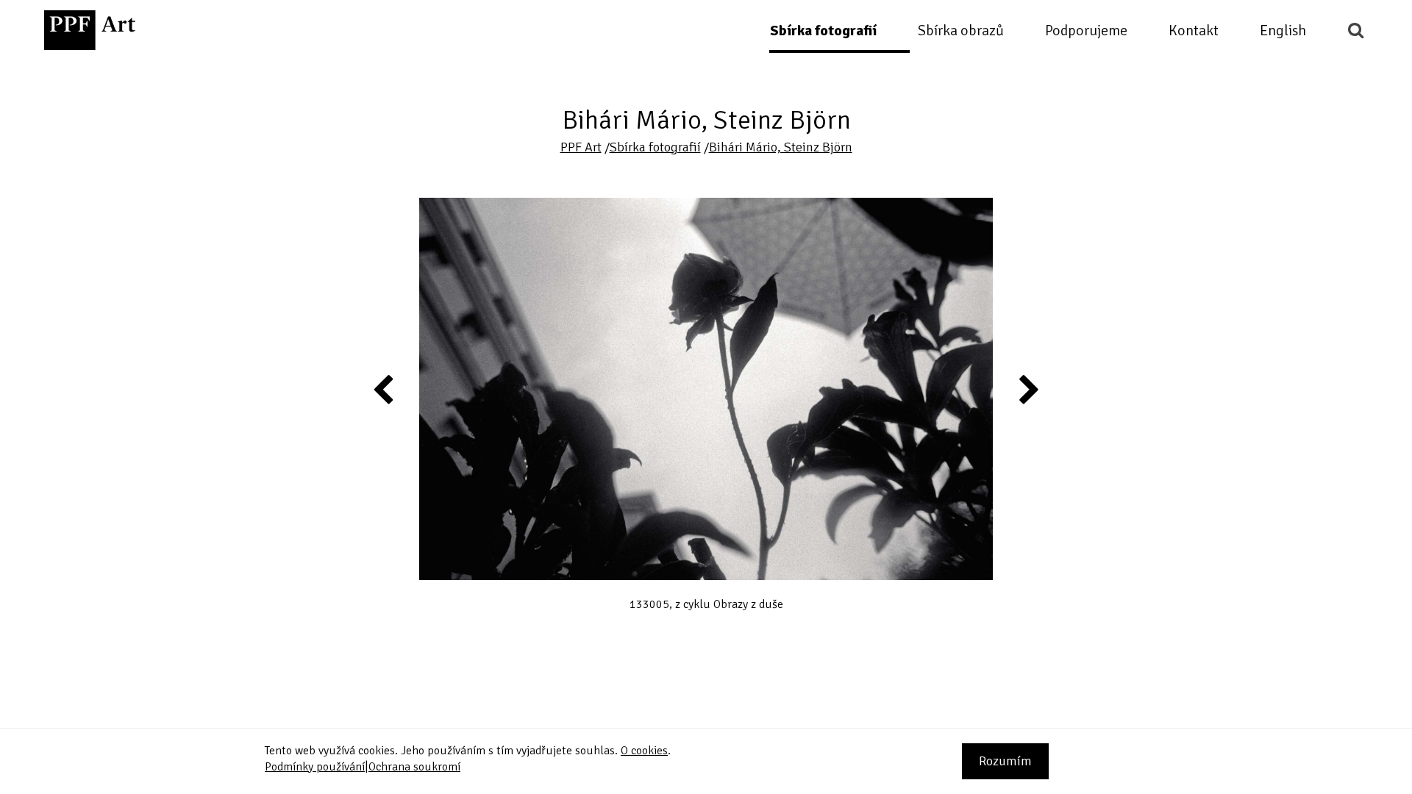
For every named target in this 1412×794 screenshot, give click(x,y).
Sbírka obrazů (961, 30)
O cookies (644, 750)
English (1283, 30)
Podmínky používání (315, 766)
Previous (383, 389)
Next (1028, 389)
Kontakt (1194, 30)
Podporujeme (1086, 30)
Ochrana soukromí (414, 766)
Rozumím (1005, 761)
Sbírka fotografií (823, 30)
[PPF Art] (89, 30)
